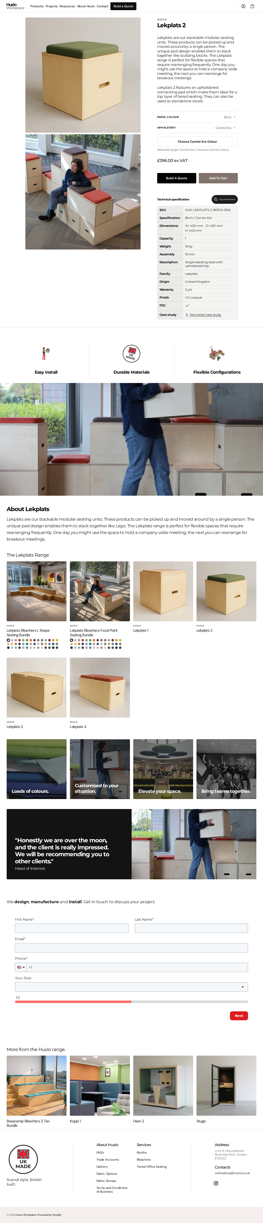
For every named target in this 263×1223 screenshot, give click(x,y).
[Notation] (45, 640)
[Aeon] (15, 647)
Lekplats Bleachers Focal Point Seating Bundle (93, 632)
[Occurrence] (38, 647)
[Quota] (12, 640)
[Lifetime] (8, 644)
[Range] (34, 644)
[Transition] (42, 647)
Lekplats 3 (15, 727)
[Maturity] (8, 647)
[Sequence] (30, 644)
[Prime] (45, 647)
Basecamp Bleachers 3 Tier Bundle (28, 1123)
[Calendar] (38, 644)
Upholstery (166, 127)
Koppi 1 (75, 1121)
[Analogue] (12, 644)
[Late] (42, 644)
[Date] (15, 640)
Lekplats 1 (140, 630)
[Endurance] (23, 640)
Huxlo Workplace (26, 1214)
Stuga (200, 1121)
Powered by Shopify (49, 1214)
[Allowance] (30, 647)
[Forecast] (57, 644)
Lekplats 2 (204, 630)
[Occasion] (53, 640)
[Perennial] (19, 644)
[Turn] (42, 640)
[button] (252, 6)
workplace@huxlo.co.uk (232, 1173)
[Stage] (57, 647)
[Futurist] (34, 647)
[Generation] (27, 647)
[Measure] (15, 644)
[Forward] (8, 640)
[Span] (30, 640)
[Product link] (37, 605)
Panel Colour (168, 117)
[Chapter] (49, 644)
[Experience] (19, 640)
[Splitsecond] (45, 644)
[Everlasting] (27, 644)
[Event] (27, 640)
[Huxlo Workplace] (15, 6)
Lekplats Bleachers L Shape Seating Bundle (28, 632)
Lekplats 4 (78, 727)
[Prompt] (23, 644)
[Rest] (38, 640)
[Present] (49, 647)
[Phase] (34, 640)
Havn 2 (138, 1121)
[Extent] (49, 640)
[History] (19, 647)
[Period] (57, 640)
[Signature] (53, 647)
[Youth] (23, 647)
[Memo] (12, 647)
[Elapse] (53, 644)
